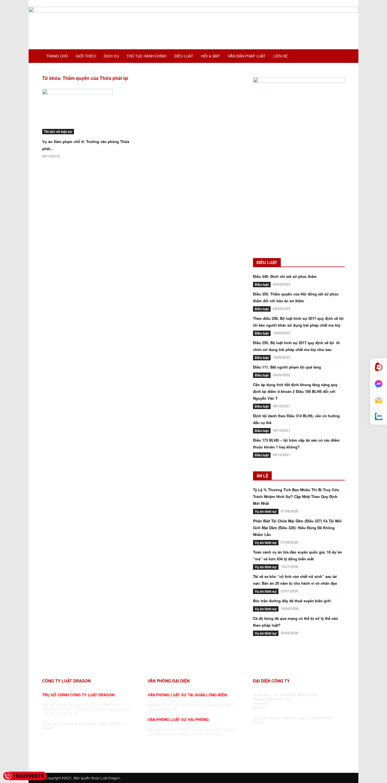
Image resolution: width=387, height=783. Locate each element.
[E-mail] (378, 400)
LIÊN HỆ (280, 56)
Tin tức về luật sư (58, 131)
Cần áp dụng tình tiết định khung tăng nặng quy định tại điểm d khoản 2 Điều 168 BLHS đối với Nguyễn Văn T (295, 391)
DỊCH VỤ (111, 56)
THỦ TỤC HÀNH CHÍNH (146, 56)
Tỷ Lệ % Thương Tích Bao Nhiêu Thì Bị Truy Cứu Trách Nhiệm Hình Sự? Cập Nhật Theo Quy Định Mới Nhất (296, 496)
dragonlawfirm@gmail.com (79, 728)
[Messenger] (378, 384)
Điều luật (262, 284)
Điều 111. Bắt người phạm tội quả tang (287, 367)
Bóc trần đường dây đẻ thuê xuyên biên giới (292, 600)
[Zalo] (378, 416)
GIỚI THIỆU (86, 56)
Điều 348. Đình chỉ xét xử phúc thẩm (285, 276)
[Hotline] (378, 367)
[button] (338, 56)
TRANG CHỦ (57, 56)
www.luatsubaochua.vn (290, 703)
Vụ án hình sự (266, 511)
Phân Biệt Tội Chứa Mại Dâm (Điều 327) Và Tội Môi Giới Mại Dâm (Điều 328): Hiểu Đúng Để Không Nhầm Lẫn (297, 527)
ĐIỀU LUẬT (183, 56)
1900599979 (28, 776)
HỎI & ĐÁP (210, 56)
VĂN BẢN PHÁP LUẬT (246, 56)
